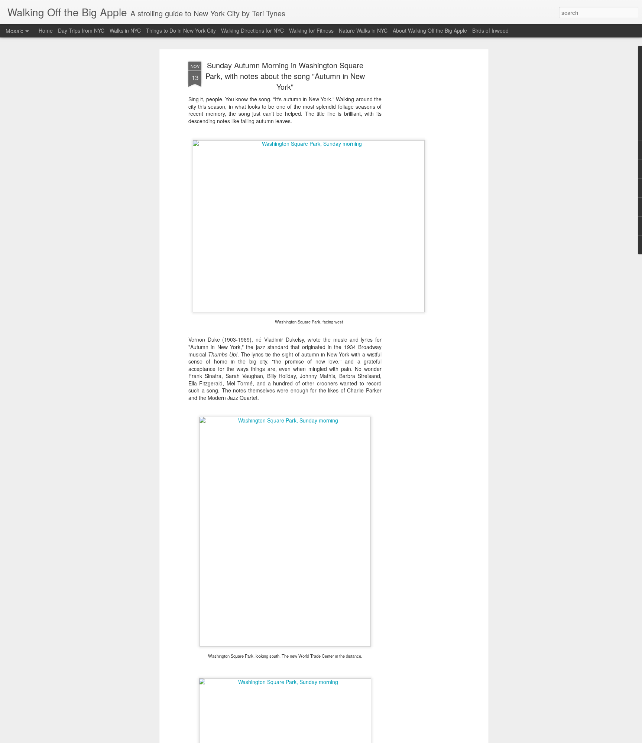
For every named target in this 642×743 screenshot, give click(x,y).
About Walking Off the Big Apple (430, 30)
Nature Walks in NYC (363, 30)
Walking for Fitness (311, 30)
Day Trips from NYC (81, 30)
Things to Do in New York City (181, 30)
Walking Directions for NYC (252, 30)
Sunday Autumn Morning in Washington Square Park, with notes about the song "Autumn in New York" (285, 76)
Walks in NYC (125, 30)
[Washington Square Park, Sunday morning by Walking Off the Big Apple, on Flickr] (309, 143)
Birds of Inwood (490, 30)
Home (46, 30)
